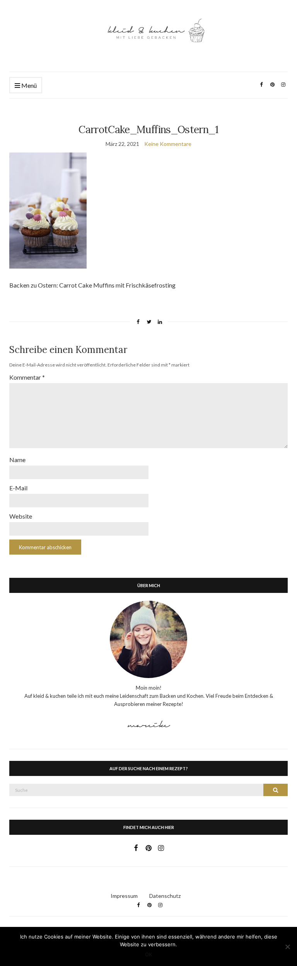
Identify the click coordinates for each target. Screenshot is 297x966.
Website (20, 516)
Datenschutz (165, 895)
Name (17, 459)
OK (148, 954)
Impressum (124, 895)
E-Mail (18, 488)
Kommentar (27, 377)
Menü (28, 85)
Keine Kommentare (167, 143)
